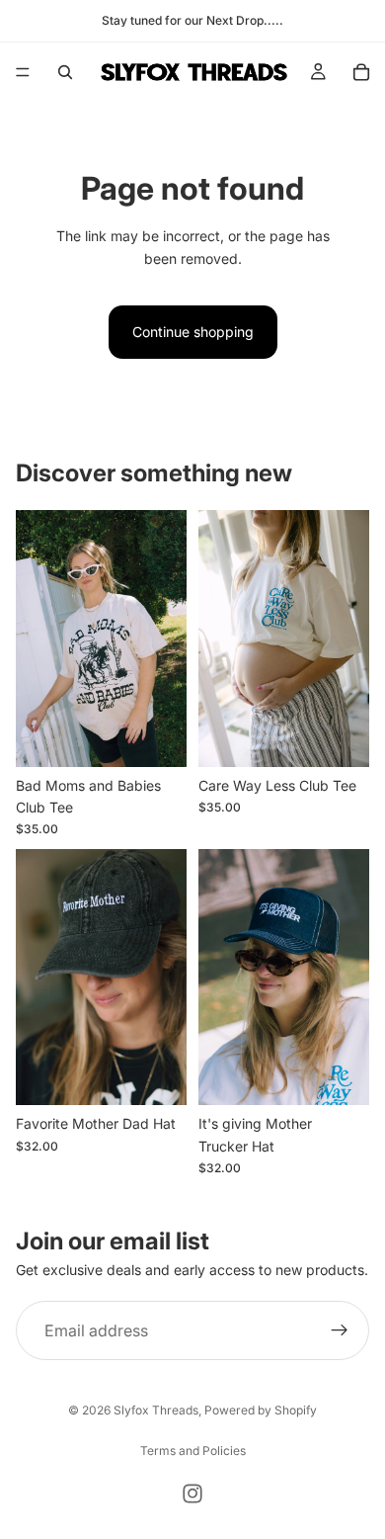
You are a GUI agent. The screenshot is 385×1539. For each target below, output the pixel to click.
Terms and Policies (193, 1450)
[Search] (65, 72)
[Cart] (361, 72)
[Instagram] (192, 1493)
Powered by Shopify (260, 1410)
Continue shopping (193, 331)
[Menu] (22, 72)
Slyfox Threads (156, 1410)
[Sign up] (339, 1330)
